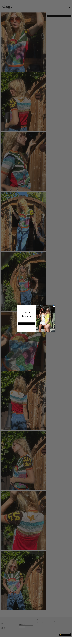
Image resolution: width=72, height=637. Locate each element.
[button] (65, 635)
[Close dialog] (54, 306)
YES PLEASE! (26, 323)
